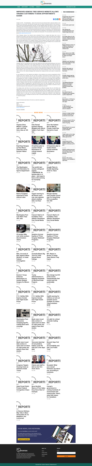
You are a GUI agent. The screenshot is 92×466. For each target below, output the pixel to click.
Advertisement (44, 454)
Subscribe (66, 456)
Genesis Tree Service (20, 107)
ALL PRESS (32, 6)
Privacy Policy (44, 452)
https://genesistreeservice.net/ (25, 33)
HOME (18, 6)
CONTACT (38, 6)
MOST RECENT (25, 6)
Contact (43, 455)
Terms (43, 450)
